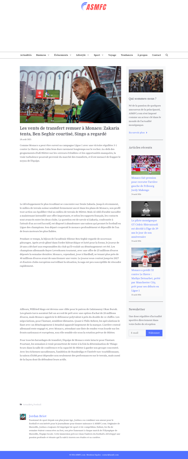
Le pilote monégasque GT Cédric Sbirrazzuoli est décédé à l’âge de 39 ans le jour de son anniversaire (144, 229)
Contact (156, 55)
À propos (142, 55)
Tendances (127, 55)
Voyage (112, 55)
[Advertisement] (94, 33)
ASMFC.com (80, 455)
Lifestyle (81, 55)
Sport (97, 55)
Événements (61, 55)
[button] (166, 55)
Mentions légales (94, 455)
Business (41, 55)
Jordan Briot (37, 416)
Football (37, 404)
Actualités (26, 55)
